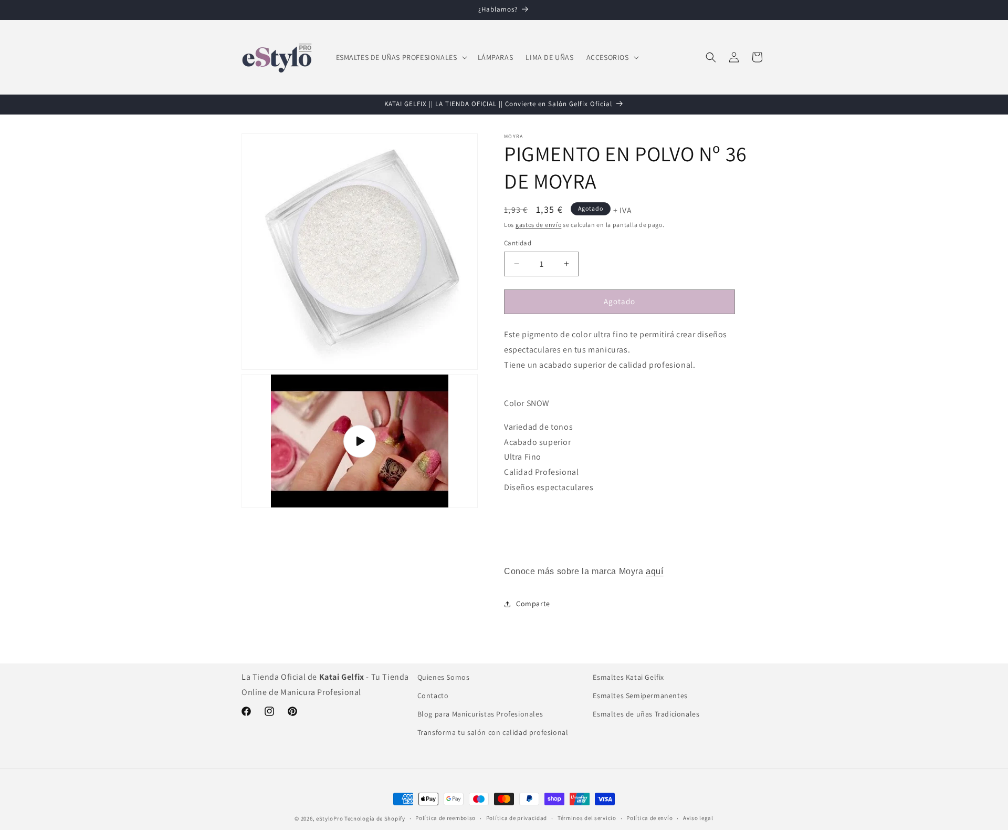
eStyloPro (329, 818)
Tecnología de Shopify (374, 818)
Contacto (433, 695)
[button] (400, 57)
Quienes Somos (443, 677)
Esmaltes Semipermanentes (640, 695)
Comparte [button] (533, 603)
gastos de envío (539, 225)
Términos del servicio (587, 818)
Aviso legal (698, 818)
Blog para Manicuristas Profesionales (480, 714)
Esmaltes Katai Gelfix (628, 677)
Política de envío (649, 818)
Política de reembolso (445, 818)
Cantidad (517, 242)
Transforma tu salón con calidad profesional (493, 732)
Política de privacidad (516, 818)
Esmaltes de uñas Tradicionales (646, 714)
